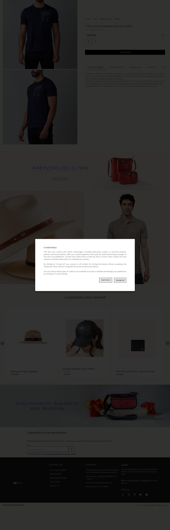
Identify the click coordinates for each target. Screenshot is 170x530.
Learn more (105, 280)
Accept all (120, 280)
